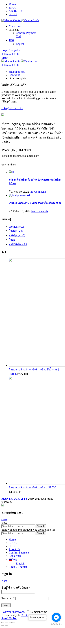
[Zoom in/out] (13, 622)
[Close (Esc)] (2, 622)
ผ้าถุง (12, 239)
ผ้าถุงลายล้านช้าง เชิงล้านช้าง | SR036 (32, 487)
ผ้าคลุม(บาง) (16, 230)
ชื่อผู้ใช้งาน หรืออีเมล (15, 587)
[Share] (6, 622)
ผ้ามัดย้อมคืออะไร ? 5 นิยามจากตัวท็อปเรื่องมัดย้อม (35, 203)
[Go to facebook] (56, 617)
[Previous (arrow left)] (2, 625)
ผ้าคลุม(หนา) (17, 235)
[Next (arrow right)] (6, 625)
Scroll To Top (9, 618)
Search (40, 526)
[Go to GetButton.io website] (56, 624)
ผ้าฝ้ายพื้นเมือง (18, 244)
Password (8, 598)
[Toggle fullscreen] (10, 622)
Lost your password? (13, 611)
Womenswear (16, 226)
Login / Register (18, 566)
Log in (6, 605)
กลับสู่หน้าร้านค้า (12, 108)
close (4, 519)
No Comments (38, 191)
